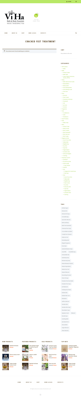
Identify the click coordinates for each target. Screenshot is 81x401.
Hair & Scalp (66, 163)
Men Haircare (66, 134)
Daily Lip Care (65, 237)
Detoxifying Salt (65, 240)
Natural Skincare (65, 272)
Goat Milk (64, 251)
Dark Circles (67, 183)
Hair (63, 111)
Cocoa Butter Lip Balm (67, 231)
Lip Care (65, 105)
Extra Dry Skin (67, 186)
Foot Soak (64, 246)
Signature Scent (65, 313)
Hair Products (65, 118)
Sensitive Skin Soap (66, 307)
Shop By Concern (66, 157)
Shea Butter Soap (66, 310)
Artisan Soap (66, 126)
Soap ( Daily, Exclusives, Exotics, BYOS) (69, 77)
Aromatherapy (65, 216)
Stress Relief (64, 324)
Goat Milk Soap (72, 251)
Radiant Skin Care (66, 295)
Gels (64, 114)
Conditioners (66, 113)
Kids (63, 120)
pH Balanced (65, 286)
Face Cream (66, 97)
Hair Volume (67, 165)
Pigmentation (66, 149)
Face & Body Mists (67, 87)
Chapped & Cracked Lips (70, 171)
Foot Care (65, 91)
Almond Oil (64, 211)
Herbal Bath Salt (65, 254)
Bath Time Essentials (66, 225)
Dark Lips (66, 173)
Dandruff (65, 159)
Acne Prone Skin (67, 140)
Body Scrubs (66, 128)
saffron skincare (65, 301)
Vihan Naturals (65, 330)
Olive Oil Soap (65, 278)
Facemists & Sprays (67, 99)
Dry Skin (65, 146)
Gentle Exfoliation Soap (67, 249)
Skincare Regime (67, 153)
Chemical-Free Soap (66, 228)
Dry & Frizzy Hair (67, 161)
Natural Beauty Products (67, 263)
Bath (63, 70)
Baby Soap (65, 122)
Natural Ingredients (66, 266)
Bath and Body (65, 222)
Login (69, 1)
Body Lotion (66, 85)
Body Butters (66, 83)
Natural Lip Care (65, 269)
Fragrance (64, 109)
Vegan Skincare (65, 327)
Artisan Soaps (66, 72)
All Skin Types (65, 208)
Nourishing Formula (66, 275)
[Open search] (76, 33)
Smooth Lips (64, 316)
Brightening (66, 144)
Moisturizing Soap (66, 260)
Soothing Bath (65, 319)
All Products (65, 66)
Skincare (73, 313)
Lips (64, 169)
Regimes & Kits (65, 138)
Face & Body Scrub (67, 89)
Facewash (65, 101)
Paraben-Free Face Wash (67, 281)
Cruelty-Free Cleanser (67, 234)
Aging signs (66, 142)
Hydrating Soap (65, 257)
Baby (64, 68)
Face (63, 93)
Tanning (65, 155)
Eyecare (65, 95)
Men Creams (66, 130)
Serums (65, 107)
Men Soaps (66, 136)
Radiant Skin (64, 292)
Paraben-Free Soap (66, 284)
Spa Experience (65, 321)
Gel (64, 103)
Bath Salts (65, 74)
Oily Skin (65, 148)
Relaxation (64, 298)
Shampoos (65, 116)
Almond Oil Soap (66, 214)
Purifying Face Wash (66, 289)
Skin (64, 175)
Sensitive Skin (66, 151)
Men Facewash (66, 132)
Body (63, 79)
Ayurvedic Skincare (66, 219)
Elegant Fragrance (66, 243)
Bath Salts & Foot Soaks (68, 81)
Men (63, 124)
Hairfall (65, 167)
